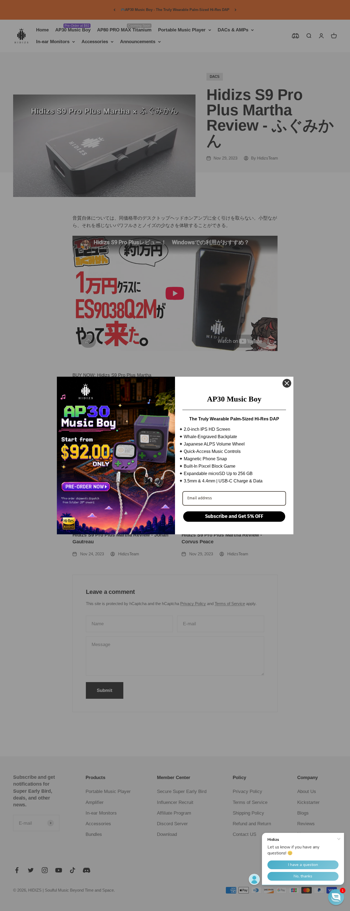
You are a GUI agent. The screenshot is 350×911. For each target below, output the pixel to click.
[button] (336, 897)
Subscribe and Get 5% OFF (234, 516)
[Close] (286, 383)
